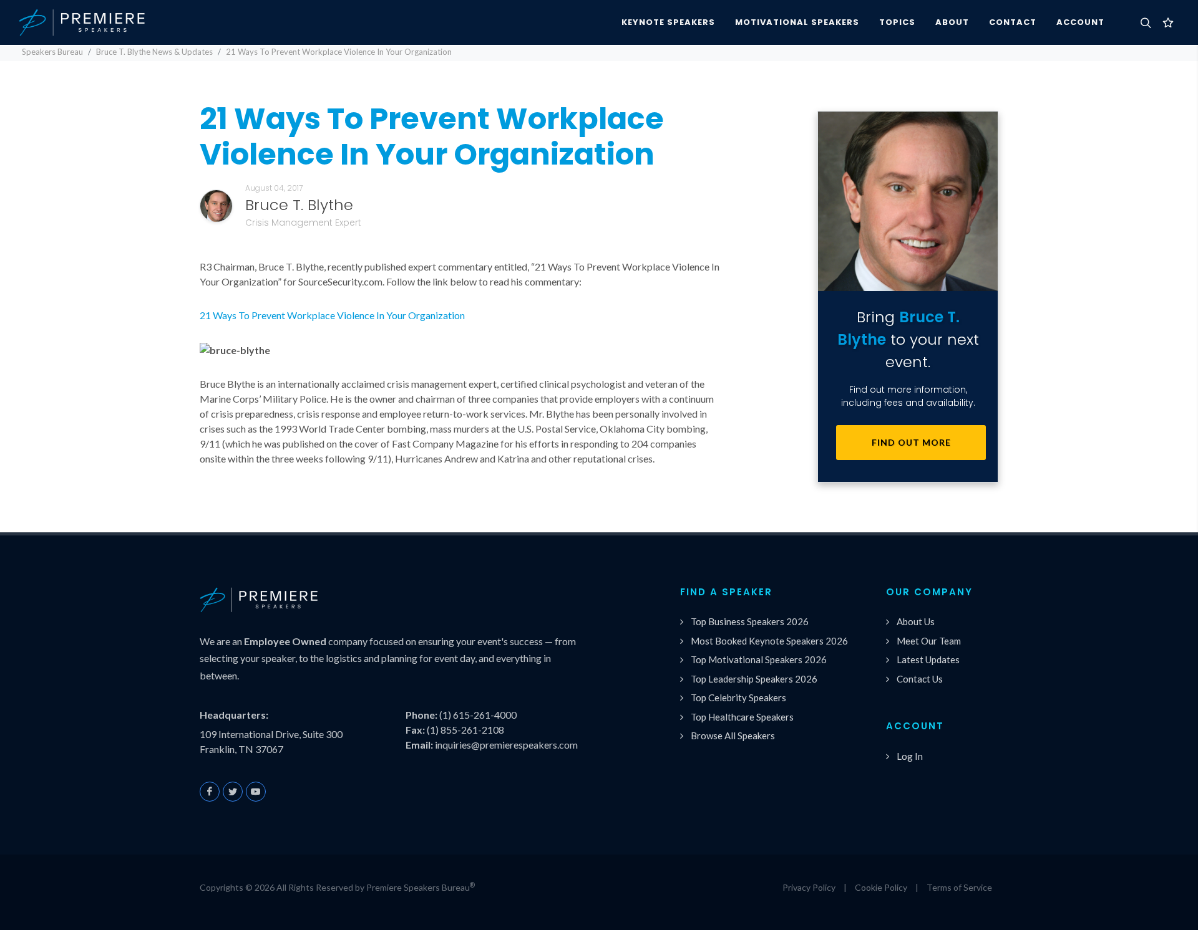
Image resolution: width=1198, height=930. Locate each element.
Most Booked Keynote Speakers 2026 (769, 640)
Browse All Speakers (733, 735)
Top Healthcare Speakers (742, 716)
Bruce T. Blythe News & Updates (154, 52)
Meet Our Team (929, 640)
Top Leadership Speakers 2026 (754, 678)
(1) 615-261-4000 (478, 715)
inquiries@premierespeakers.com (506, 744)
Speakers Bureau (52, 52)
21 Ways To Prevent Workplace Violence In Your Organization (332, 315)
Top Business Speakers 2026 (750, 621)
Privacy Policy (808, 887)
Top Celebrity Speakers (738, 697)
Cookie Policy (881, 887)
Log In (910, 756)
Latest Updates (928, 659)
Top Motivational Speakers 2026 (759, 659)
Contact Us (920, 678)
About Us (916, 621)
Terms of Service (959, 887)
